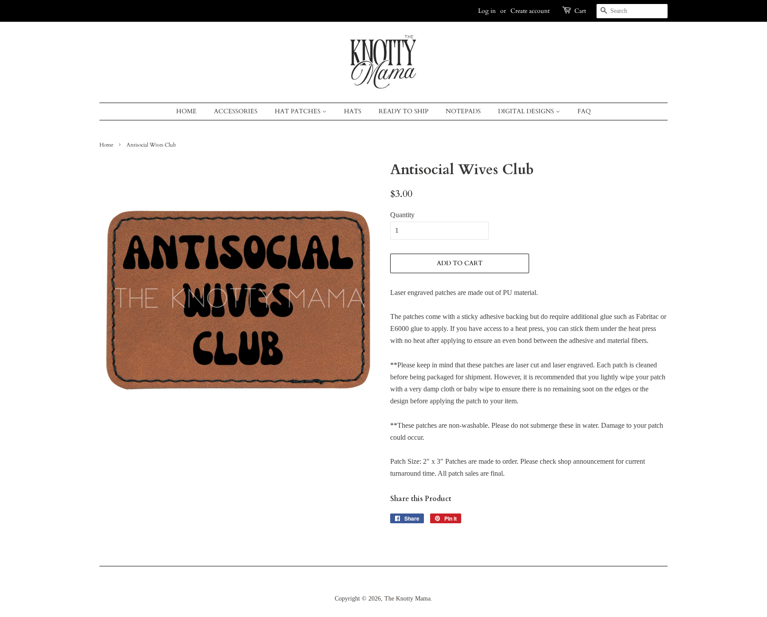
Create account (530, 11)
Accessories (235, 111)
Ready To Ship (403, 111)
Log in (487, 11)
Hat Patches (298, 111)
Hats (352, 111)
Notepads (463, 111)
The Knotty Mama (407, 598)
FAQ (584, 111)
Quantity (402, 215)
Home (186, 111)
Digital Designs (527, 111)
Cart (580, 11)
